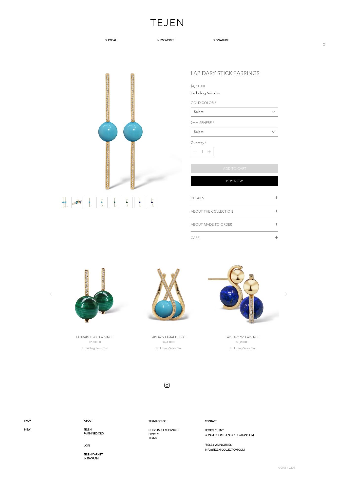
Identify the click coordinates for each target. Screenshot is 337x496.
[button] (324, 44)
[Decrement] (194, 151)
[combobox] (234, 112)
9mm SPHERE (202, 122)
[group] (168, 303)
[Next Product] (286, 294)
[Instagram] (167, 385)
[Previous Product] (51, 294)
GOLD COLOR (203, 103)
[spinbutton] (202, 151)
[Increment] (209, 151)
